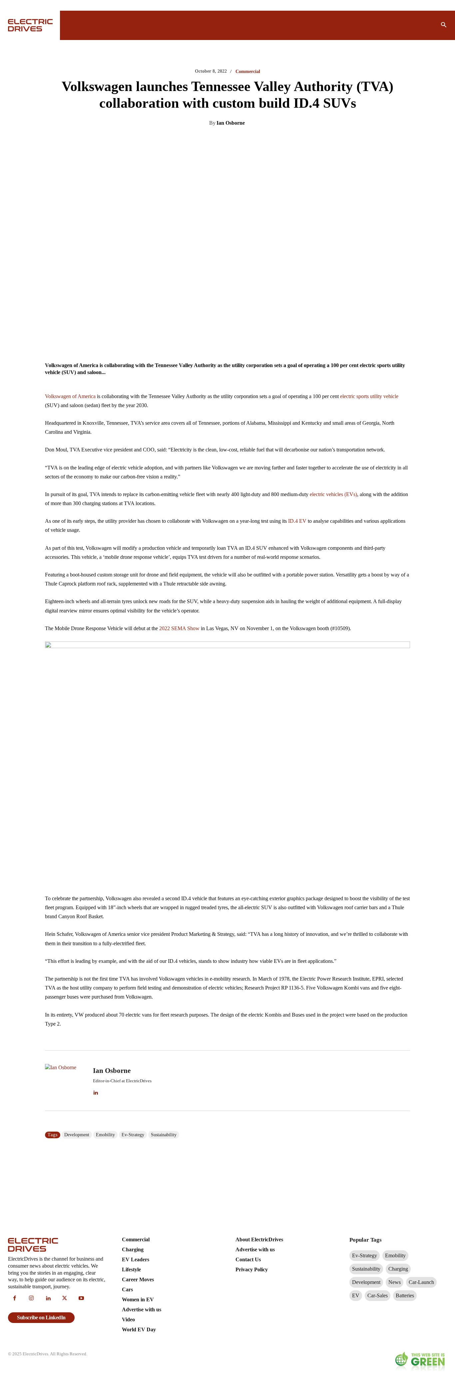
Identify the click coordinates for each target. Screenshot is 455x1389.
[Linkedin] (201, 140)
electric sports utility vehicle (369, 396)
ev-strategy (133, 1134)
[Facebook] (231, 140)
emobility (105, 1134)
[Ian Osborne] (65, 1080)
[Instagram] (31, 1298)
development (76, 1134)
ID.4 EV (297, 521)
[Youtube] (81, 1298)
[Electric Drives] (30, 25)
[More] (293, 140)
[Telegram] (262, 140)
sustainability (164, 1134)
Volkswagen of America (70, 396)
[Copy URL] (277, 140)
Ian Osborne (231, 123)
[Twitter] (216, 140)
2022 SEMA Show (179, 628)
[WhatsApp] (246, 140)
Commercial (247, 71)
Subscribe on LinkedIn (41, 1317)
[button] (444, 25)
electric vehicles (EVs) (333, 494)
